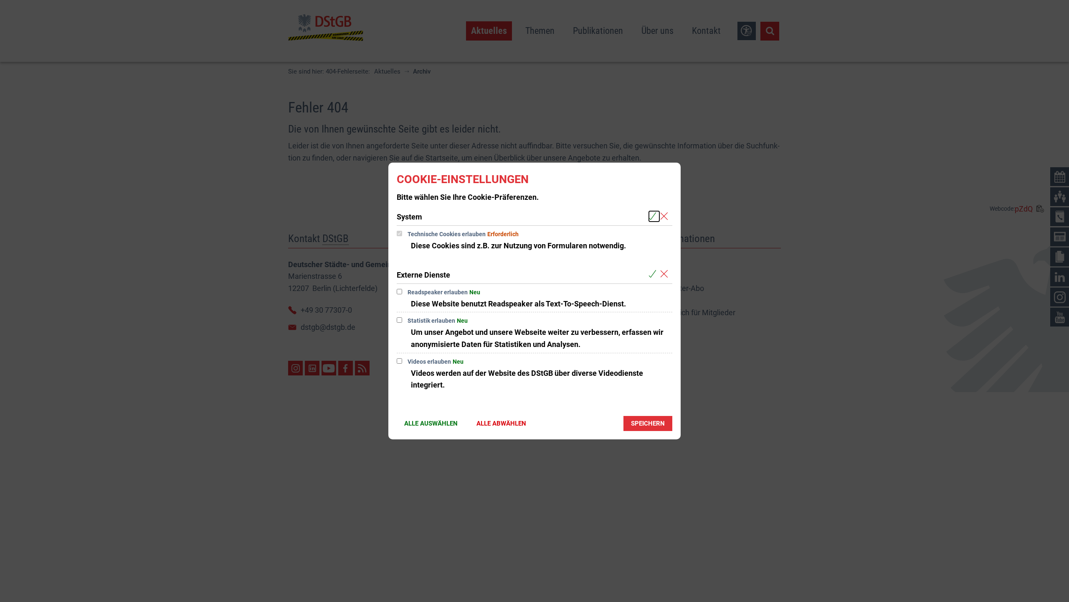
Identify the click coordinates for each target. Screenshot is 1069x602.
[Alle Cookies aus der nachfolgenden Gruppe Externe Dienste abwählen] (666, 274)
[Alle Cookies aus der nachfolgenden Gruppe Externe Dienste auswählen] (654, 274)
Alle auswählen (431, 423)
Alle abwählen (501, 423)
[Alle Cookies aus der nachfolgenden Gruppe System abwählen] (666, 216)
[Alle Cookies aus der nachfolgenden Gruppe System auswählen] (654, 216)
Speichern (648, 423)
